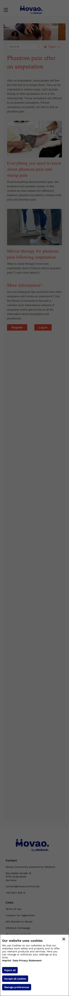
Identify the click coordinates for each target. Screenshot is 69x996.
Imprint (6, 960)
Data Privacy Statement (27, 960)
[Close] (63, 939)
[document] (34, 965)
